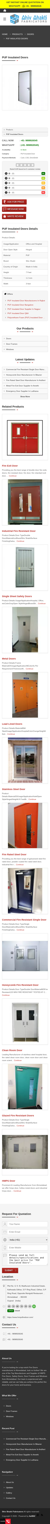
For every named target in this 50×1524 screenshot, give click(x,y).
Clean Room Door (12, 1050)
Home (5, 34)
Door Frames (11, 344)
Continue (13, 476)
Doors (30, 34)
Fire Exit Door (10, 465)
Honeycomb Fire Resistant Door (20, 985)
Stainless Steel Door (13, 789)
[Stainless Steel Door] (25, 761)
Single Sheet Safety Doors (17, 596)
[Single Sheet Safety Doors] (25, 568)
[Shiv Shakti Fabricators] (28, 19)
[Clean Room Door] (25, 1022)
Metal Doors (9, 658)
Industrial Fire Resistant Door (19, 531)
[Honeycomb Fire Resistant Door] (25, 956)
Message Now (15, 209)
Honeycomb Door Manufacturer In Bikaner (24, 375)
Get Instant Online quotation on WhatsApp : (25, 4)
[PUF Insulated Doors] (25, 87)
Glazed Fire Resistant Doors (18, 1115)
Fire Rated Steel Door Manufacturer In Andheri (25, 380)
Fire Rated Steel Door (14, 854)
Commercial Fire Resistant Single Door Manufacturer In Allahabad (27, 369)
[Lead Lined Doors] (25, 695)
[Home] (5, 10)
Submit (9, 1270)
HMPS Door (8, 1181)
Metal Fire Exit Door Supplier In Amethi (22, 386)
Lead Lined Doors (12, 724)
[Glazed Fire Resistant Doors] (25, 1087)
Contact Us (10, 1498)
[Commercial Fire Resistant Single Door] (25, 891)
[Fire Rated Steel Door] (25, 826)
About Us (10, 1482)
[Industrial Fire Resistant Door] (25, 502)
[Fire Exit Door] (25, 437)
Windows (10, 349)
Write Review (15, 216)
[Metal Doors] (25, 630)
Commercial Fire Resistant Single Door (24, 919)
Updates (9, 1487)
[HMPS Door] (25, 1152)
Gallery (9, 1493)
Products (17, 34)
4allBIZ (32, 1516)
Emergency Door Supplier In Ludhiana (22, 391)
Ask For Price (15, 202)
